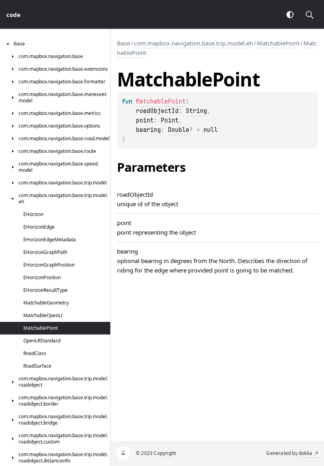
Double (178, 130)
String (196, 111)
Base (123, 43)
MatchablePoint (278, 43)
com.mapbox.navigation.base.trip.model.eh (193, 43)
